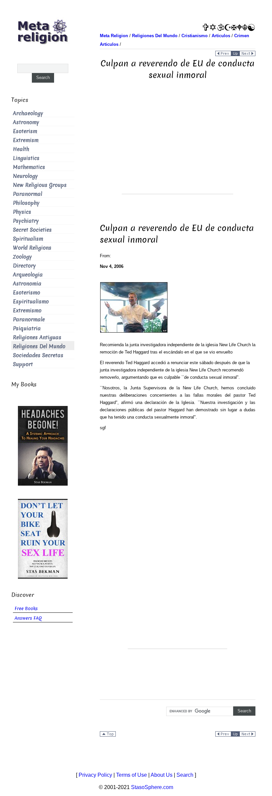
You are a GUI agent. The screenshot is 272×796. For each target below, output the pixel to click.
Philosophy (26, 202)
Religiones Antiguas (37, 337)
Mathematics (29, 167)
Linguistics (26, 158)
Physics (22, 211)
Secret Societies (32, 229)
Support (23, 364)
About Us (161, 775)
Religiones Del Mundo (39, 346)
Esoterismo (26, 292)
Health (21, 149)
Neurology (25, 176)
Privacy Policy (95, 775)
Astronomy (26, 122)
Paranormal (27, 194)
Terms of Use (131, 775)
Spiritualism (28, 238)
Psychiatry (26, 220)
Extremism (25, 140)
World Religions (32, 247)
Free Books (26, 608)
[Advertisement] (177, 147)
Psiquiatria (27, 328)
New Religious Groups (40, 185)
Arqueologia (28, 274)
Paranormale (29, 319)
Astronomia (27, 283)
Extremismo (27, 310)
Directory (24, 265)
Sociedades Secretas (38, 355)
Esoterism (25, 131)
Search (184, 775)
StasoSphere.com (152, 787)
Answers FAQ (28, 618)
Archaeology (28, 113)
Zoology (22, 256)
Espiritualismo (31, 301)
